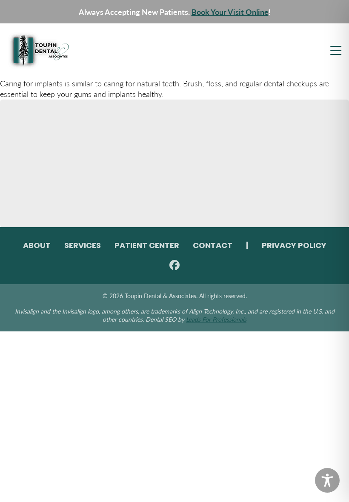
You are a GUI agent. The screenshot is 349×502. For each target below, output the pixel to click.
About (37, 246)
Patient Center (146, 246)
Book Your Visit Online (230, 11)
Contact (212, 246)
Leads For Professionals (216, 319)
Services (82, 246)
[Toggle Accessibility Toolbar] (327, 480)
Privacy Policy (294, 246)
